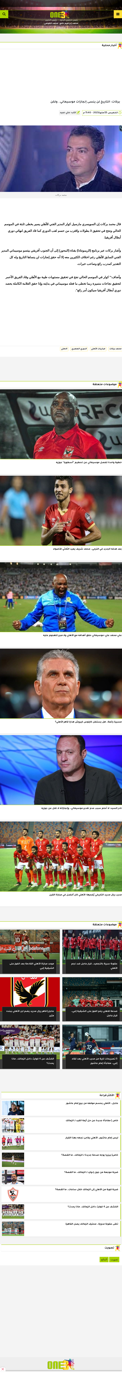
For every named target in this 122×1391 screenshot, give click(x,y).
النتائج (104, 1259)
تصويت (114, 1259)
